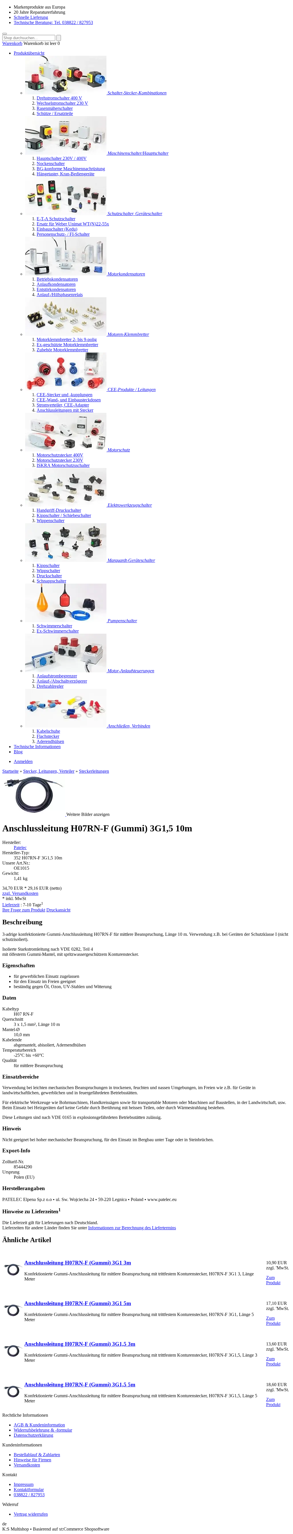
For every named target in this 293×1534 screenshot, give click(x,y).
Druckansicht (58, 909)
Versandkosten (27, 1464)
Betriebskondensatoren (57, 279)
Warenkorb (12, 43)
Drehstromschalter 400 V (59, 98)
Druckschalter (49, 575)
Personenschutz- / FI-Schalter (63, 234)
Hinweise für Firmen (32, 1459)
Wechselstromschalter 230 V (62, 103)
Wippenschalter (50, 520)
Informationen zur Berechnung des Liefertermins (132, 1227)
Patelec (20, 847)
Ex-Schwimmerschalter (58, 631)
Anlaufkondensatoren (56, 284)
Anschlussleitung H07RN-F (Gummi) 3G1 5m (77, 1303)
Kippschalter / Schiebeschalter (64, 515)
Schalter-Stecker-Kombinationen (137, 92)
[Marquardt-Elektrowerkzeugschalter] (66, 505)
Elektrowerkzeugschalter (130, 505)
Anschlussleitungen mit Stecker (65, 410)
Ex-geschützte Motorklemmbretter (67, 344)
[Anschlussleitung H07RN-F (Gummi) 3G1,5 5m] (13, 1400)
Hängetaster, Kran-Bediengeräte (65, 173)
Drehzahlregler (50, 686)
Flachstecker (48, 736)
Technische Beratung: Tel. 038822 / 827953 (53, 22)
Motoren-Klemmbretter (128, 334)
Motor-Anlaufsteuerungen (131, 670)
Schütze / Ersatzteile (55, 113)
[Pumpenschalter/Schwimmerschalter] (66, 620)
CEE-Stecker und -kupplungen (64, 394)
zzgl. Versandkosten (20, 893)
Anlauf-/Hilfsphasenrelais (60, 294)
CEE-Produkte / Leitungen (132, 389)
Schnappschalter (51, 580)
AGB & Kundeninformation (39, 1424)
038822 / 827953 (29, 1494)
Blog (18, 751)
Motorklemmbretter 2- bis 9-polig (67, 339)
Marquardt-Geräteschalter (131, 560)
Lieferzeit (10, 904)
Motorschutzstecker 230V (60, 460)
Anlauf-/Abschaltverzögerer (62, 681)
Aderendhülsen (50, 741)
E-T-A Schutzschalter (56, 218)
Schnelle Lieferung (31, 17)
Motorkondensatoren (126, 273)
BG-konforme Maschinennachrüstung (71, 168)
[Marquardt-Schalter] (66, 560)
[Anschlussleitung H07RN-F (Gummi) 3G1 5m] (13, 1318)
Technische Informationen (37, 746)
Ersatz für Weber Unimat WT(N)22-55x (73, 223)
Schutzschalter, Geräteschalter (135, 213)
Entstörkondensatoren (56, 289)
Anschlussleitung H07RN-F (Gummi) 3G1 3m (77, 1263)
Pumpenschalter (122, 620)
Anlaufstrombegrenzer (57, 675)
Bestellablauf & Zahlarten (37, 1454)
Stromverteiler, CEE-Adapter (63, 405)
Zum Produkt (273, 1280)
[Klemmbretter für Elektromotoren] (66, 334)
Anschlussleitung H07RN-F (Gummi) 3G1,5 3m (79, 1344)
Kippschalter (48, 565)
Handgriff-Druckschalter (59, 510)
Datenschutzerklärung (33, 1435)
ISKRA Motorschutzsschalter (63, 465)
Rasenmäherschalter (55, 108)
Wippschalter (48, 570)
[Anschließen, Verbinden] (66, 726)
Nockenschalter (51, 163)
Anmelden (23, 761)
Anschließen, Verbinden (129, 726)
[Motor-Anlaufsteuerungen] (66, 670)
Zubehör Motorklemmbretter (62, 349)
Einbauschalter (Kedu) (57, 229)
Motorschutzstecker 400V (60, 455)
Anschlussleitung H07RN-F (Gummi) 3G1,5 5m (79, 1385)
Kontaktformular (29, 1489)
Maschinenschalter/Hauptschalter (138, 153)
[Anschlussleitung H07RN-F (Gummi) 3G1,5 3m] (13, 1359)
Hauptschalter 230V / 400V (62, 158)
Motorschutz (119, 449)
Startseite (10, 771)
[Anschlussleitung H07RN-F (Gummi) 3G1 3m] (13, 1278)
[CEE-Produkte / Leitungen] (66, 389)
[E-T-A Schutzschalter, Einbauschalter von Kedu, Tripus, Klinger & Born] (66, 213)
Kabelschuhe (48, 731)
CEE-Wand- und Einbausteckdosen (69, 399)
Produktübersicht (29, 53)
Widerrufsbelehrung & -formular (43, 1430)
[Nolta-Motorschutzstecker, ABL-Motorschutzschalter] (66, 449)
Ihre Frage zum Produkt (23, 909)
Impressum (23, 1484)
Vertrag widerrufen (31, 1514)
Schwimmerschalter (54, 625)
